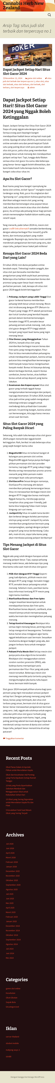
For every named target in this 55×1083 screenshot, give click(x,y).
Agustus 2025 (12, 889)
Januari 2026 (11, 866)
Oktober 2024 (12, 935)
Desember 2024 (13, 926)
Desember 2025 (13, 871)
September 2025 (13, 885)
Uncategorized (12, 1006)
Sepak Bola (11, 1002)
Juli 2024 (9, 948)
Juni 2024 (10, 953)
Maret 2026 (11, 857)
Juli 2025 (9, 894)
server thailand (12, 1036)
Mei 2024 (9, 958)
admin (32, 87)
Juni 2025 (10, 898)
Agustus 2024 (12, 944)
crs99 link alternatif (19, 228)
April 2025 (10, 907)
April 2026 (10, 853)
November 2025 (13, 875)
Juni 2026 (10, 848)
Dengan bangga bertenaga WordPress (27, 1077)
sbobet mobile (12, 1043)
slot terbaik (35, 84)
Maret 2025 (11, 912)
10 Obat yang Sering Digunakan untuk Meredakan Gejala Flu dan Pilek (19, 802)
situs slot (40, 81)
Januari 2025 (11, 921)
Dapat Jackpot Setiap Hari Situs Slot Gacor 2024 (26, 72)
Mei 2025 (9, 903)
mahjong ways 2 (13, 1050)
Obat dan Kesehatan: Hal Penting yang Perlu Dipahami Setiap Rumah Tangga (21, 777)
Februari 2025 (12, 916)
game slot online (34, 78)
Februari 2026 (12, 862)
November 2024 (13, 930)
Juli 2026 (9, 843)
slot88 (8, 1056)
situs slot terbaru (21, 84)
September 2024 (13, 939)
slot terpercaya (17, 87)
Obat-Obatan (11, 997)
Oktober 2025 (12, 880)
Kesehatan (10, 993)
